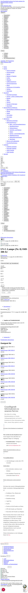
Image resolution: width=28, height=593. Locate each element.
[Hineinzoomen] (7, 244)
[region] (14, 242)
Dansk (5, 20)
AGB (5, 558)
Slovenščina (6, 15)
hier (18, 475)
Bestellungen (22, 172)
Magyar (5, 35)
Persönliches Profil (9, 172)
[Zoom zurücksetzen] (4, 244)
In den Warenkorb (5, 296)
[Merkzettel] (1, 164)
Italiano (5, 30)
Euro (5, 55)
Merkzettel (3, 173)
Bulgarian (6, 16)
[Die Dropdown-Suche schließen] (18, 182)
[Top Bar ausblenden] (2, 4)
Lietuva (5, 34)
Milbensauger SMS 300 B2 (8, 374)
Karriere (5, 553)
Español (6, 26)
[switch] (24, 591)
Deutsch (6, 21)
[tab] (8, 306)
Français (6, 27)
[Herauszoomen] (2, 244)
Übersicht (3, 172)
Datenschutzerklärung (9, 560)
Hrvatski (6, 29)
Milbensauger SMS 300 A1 (8, 350)
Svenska (6, 46)
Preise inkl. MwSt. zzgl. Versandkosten (9, 263)
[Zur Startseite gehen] (6, 5)
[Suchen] (2, 163)
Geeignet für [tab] (7, 337)
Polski (5, 38)
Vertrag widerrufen (5, 579)
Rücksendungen (10, 173)
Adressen (16, 172)
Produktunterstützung (9, 546)
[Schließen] (1, 242)
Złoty (5, 56)
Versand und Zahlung (9, 548)
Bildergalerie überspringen (7, 237)
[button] (14, 415)
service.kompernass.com (14, 445)
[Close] (2, 180)
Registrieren (11, 60)
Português (6, 40)
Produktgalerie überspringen (7, 339)
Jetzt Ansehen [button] (4, 11)
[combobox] (7, 182)
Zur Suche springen (18, 1)
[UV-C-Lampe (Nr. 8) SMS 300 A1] (9, 241)
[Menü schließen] (7, 168)
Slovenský (6, 43)
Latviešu (6, 32)
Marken (5, 552)
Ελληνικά (6, 48)
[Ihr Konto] (2, 166)
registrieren (5, 170)
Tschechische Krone (9, 58)
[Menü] (2, 159)
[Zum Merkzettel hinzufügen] (2, 239)
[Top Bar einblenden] (2, 178)
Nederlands (6, 37)
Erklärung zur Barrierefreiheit (10, 564)
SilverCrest (6, 299)
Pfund (6, 53)
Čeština (5, 18)
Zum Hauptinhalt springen (7, 1)
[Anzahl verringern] (3, 292)
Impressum (6, 561)
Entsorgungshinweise (9, 550)
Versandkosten (4, 584)
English (5, 24)
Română (6, 41)
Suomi (5, 45)
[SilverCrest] (14, 255)
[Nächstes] (2, 157)
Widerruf (6, 562)
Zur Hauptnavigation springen (13, 2)
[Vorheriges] (2, 64)
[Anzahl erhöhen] (9, 292)
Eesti (5, 23)
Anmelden (3, 60)
